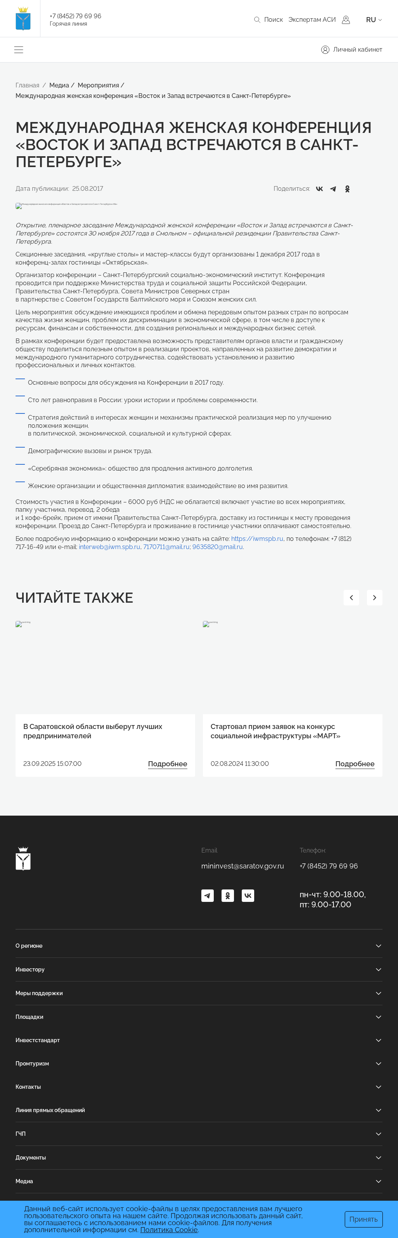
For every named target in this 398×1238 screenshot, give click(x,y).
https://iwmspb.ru (257, 538)
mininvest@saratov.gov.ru (242, 866)
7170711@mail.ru (166, 547)
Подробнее (167, 764)
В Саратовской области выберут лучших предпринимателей (92, 730)
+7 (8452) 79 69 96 (75, 16)
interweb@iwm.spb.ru (109, 547)
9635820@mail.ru (217, 547)
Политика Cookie (169, 1230)
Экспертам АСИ (312, 19)
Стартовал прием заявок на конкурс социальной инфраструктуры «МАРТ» (275, 730)
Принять (363, 1219)
